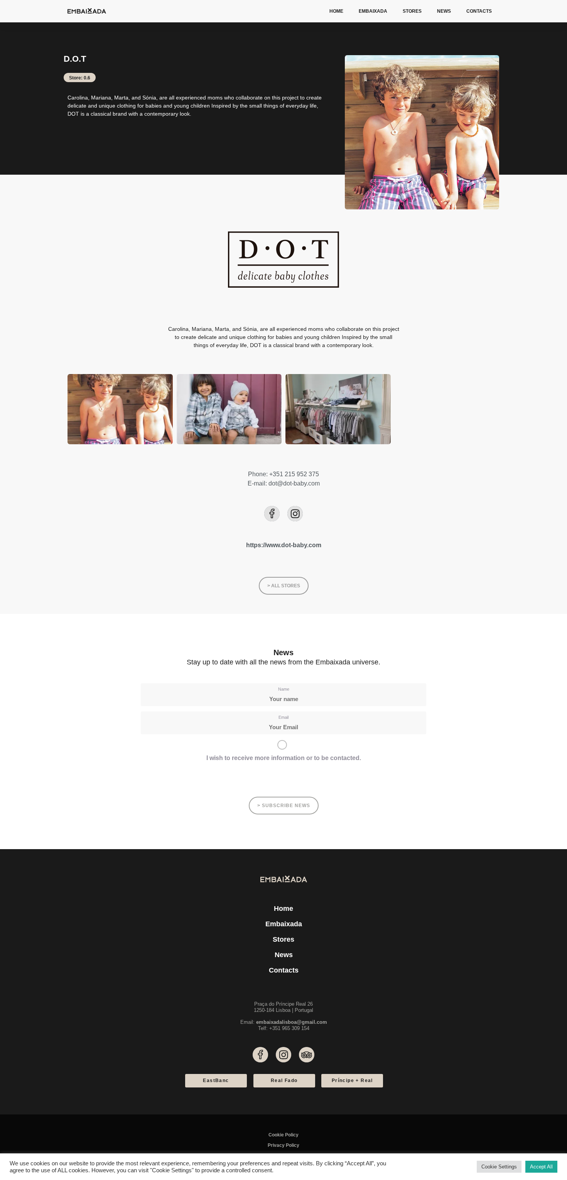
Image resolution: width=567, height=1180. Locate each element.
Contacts (479, 11)
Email (283, 717)
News (444, 11)
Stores (412, 11)
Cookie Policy (283, 1135)
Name (283, 689)
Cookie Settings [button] (499, 1167)
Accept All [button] (541, 1167)
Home (336, 11)
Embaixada (373, 11)
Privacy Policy (283, 1145)
